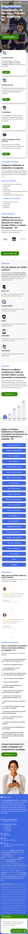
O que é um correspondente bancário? (13, 664)
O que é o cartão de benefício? (11, 682)
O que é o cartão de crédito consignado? (13, 678)
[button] (2, 239)
